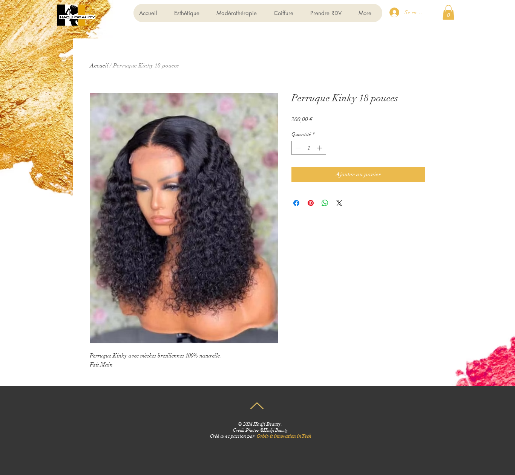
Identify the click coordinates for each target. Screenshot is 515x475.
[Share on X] (339, 203)
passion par (244, 436)
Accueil (99, 65)
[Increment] (320, 147)
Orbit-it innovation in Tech (284, 436)
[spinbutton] (309, 147)
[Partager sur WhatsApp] (325, 203)
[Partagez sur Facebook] (296, 203)
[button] (448, 12)
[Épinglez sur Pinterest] (310, 203)
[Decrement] (297, 147)
